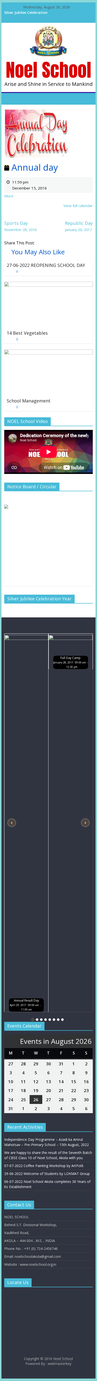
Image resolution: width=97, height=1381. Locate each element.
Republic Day (79, 226)
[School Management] (48, 352)
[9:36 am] (8, 339)
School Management (28, 401)
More (8, 195)
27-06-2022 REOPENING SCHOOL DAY (46, 265)
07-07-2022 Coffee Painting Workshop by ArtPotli (43, 1165)
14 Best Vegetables (27, 333)
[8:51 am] (8, 271)
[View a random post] (88, 98)
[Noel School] (48, 28)
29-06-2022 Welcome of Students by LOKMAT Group (47, 1173)
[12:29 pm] (8, 407)
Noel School (48, 70)
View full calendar (78, 205)
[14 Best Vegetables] (48, 284)
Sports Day (20, 226)
